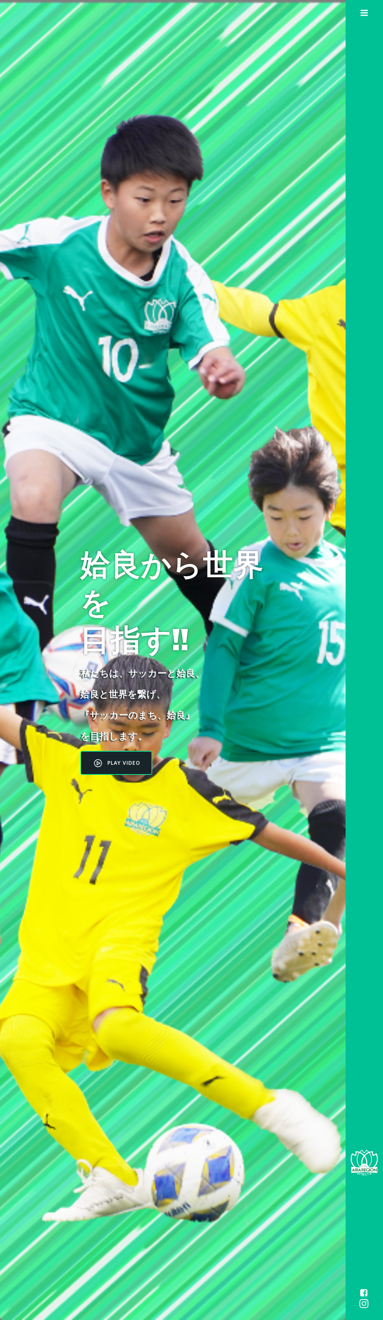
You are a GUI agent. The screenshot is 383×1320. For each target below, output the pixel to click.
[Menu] (364, 13)
